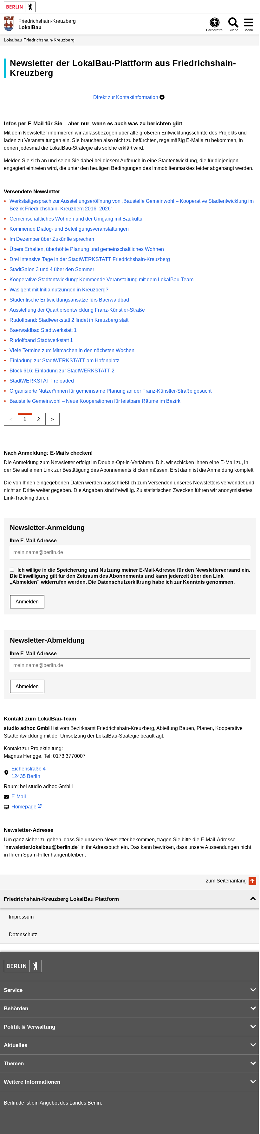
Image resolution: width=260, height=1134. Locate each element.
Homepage (23, 807)
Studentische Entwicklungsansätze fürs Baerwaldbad (69, 299)
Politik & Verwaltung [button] (29, 1027)
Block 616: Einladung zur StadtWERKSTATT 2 (62, 370)
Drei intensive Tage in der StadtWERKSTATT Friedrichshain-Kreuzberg (90, 259)
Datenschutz (23, 934)
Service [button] (13, 990)
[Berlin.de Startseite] (20, 7)
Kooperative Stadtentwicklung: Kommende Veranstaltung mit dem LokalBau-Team (101, 279)
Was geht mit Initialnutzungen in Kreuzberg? (59, 289)
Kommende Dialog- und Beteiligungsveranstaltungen (69, 229)
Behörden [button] (16, 1009)
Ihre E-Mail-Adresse (33, 540)
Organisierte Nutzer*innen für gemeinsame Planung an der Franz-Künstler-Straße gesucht (110, 391)
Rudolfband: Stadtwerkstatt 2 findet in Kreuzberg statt (69, 320)
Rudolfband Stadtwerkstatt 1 (41, 340)
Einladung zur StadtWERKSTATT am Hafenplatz (64, 360)
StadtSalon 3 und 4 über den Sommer (52, 269)
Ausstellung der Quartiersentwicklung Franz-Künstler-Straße (77, 310)
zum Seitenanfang (226, 880)
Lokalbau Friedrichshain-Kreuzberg (39, 39)
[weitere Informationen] (9, 23)
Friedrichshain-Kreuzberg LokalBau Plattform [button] (61, 899)
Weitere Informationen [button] (32, 1082)
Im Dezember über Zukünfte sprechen (52, 239)
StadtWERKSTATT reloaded (42, 380)
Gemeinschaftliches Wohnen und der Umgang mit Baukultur (77, 218)
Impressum (21, 916)
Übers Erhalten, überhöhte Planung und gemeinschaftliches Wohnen (87, 249)
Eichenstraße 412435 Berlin (28, 772)
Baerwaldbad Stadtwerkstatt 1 (43, 330)
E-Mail (18, 797)
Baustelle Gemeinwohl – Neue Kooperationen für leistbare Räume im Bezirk (95, 401)
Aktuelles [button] (15, 1045)
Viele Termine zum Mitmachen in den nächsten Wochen (72, 350)
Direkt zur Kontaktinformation (126, 97)
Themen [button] (14, 1064)
